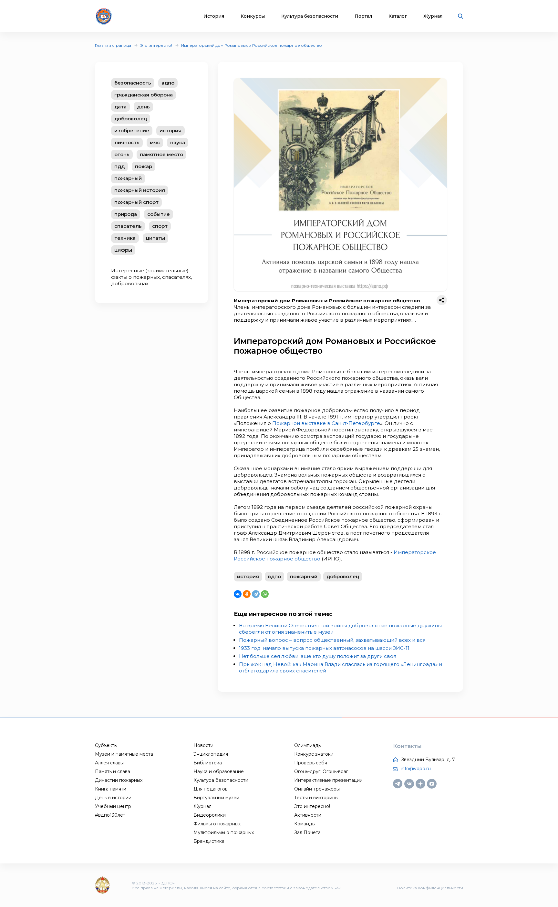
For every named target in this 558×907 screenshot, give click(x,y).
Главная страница (113, 45)
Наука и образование (218, 771)
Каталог (397, 16)
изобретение (131, 130)
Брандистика (208, 841)
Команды (304, 824)
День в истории (113, 798)
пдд (119, 166)
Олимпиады (308, 745)
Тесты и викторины (316, 798)
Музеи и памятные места (124, 754)
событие (158, 214)
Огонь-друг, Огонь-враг (321, 771)
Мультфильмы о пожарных (223, 832)
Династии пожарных (118, 780)
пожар (143, 166)
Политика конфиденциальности (430, 887)
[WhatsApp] (265, 594)
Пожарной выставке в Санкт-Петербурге (326, 423)
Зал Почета (307, 832)
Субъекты (106, 745)
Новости (203, 745)
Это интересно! (156, 45)
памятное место (161, 154)
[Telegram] (256, 594)
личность (127, 142)
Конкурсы (253, 16)
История (213, 16)
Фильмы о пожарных (217, 824)
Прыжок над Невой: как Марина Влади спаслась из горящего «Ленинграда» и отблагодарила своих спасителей (340, 667)
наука (177, 142)
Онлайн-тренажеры (317, 789)
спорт (160, 226)
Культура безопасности (309, 16)
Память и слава (112, 771)
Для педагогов (210, 789)
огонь (121, 154)
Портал (363, 16)
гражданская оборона (143, 95)
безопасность (132, 83)
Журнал (432, 16)
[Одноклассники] (247, 594)
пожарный (128, 178)
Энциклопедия (210, 754)
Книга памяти (110, 789)
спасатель (128, 226)
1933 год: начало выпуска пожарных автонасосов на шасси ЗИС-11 (324, 648)
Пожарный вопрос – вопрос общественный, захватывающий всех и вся (332, 640)
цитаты (155, 238)
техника (125, 238)
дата (120, 107)
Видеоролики (209, 815)
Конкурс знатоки (314, 754)
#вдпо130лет (110, 815)
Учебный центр (113, 806)
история (170, 130)
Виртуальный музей (216, 798)
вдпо (167, 83)
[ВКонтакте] (238, 594)
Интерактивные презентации (328, 780)
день (143, 107)
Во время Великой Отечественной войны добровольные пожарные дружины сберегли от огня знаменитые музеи (340, 628)
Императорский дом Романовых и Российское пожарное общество (251, 45)
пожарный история (139, 190)
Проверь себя (310, 763)
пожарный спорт (136, 202)
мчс (155, 142)
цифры (123, 250)
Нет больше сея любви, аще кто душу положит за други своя (317, 656)
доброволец (130, 119)
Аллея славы (109, 763)
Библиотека (207, 763)
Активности (307, 815)
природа (125, 214)
